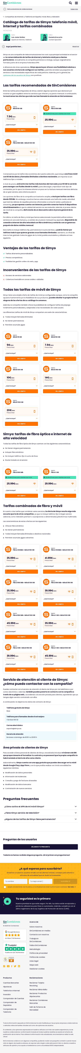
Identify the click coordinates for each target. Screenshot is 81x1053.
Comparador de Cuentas (13, 998)
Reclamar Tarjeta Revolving (37, 984)
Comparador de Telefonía (10, 1010)
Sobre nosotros (36, 927)
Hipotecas (7, 986)
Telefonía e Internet (11, 990)
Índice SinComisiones (38, 945)
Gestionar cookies (37, 969)
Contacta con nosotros (39, 934)
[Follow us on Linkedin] (19, 966)
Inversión (7, 994)
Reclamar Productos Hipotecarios (38, 995)
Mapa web (34, 965)
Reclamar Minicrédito (38, 989)
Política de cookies (37, 957)
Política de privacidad (38, 953)
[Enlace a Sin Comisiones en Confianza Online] (13, 959)
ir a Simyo (21, 571)
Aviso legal (34, 961)
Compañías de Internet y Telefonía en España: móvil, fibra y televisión (31, 17)
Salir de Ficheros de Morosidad (38, 1008)
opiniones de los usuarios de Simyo (17, 75)
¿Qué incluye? (11, 125)
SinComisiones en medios (40, 930)
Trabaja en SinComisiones (35, 940)
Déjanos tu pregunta (40, 847)
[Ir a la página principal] (12, 3)
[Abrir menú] (76, 3)
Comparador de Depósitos (10, 1003)
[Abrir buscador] (70, 3)
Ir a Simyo (21, 130)
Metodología (35, 949)
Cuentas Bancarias (11, 983)
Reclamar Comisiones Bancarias (39, 1001)
